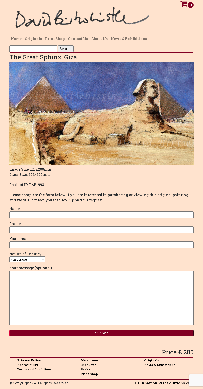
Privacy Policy (29, 360)
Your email (19, 238)
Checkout (88, 365)
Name (14, 208)
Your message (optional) (30, 267)
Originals (151, 360)
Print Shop (89, 374)
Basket (86, 369)
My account (90, 360)
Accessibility (27, 365)
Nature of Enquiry (25, 253)
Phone (15, 223)
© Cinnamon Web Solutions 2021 (164, 383)
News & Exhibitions (159, 365)
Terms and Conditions (34, 369)
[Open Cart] (183, 4)
